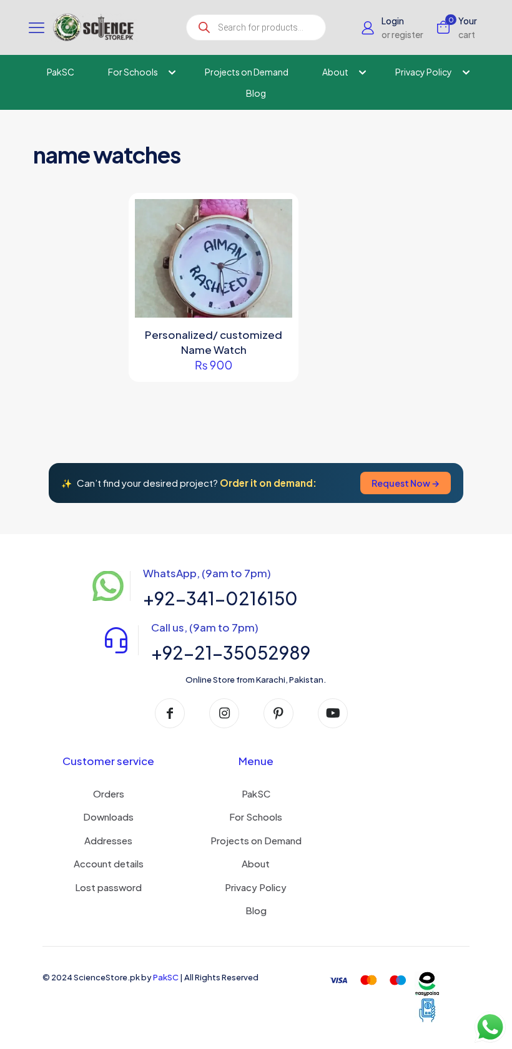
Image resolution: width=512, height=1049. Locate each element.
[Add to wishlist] (274, 270)
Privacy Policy (256, 887)
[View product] (274, 243)
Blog (256, 910)
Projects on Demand (256, 840)
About (256, 863)
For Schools (255, 816)
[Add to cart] (274, 216)
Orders (108, 793)
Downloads (108, 816)
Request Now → (406, 483)
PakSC (256, 793)
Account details (109, 863)
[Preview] (274, 297)
